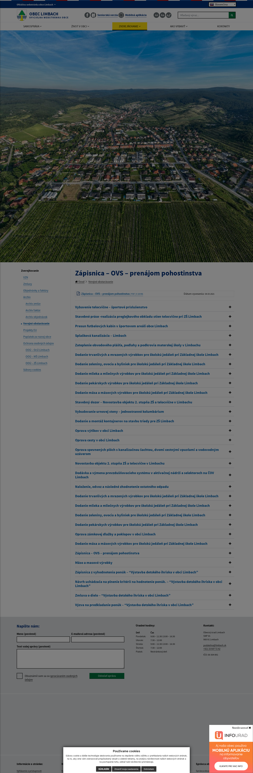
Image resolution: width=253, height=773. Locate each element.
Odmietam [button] (149, 769)
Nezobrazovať (240, 727)
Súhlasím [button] (103, 769)
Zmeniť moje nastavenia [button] (126, 769)
